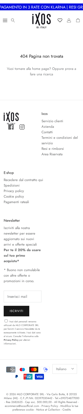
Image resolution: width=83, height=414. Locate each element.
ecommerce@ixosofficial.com (22, 406)
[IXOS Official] (41, 20)
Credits (66, 410)
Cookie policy (14, 196)
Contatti (47, 132)
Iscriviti (16, 311)
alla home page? (38, 68)
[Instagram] (22, 127)
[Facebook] (11, 127)
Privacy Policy (11, 340)
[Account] (68, 20)
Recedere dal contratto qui (23, 179)
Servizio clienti (52, 121)
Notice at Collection (48, 410)
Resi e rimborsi (53, 148)
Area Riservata (52, 154)
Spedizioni (12, 185)
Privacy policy (14, 190)
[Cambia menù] (5, 20)
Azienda (48, 126)
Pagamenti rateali (16, 201)
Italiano (61, 368)
